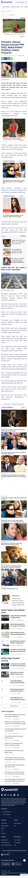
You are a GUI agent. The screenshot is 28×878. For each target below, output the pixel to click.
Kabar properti (6, 6)
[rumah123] (10, 789)
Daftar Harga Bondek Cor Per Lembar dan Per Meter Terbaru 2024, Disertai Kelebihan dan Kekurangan (18, 625)
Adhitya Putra (21, 55)
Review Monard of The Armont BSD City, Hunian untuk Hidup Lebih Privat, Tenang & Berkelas (17, 698)
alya (14, 754)
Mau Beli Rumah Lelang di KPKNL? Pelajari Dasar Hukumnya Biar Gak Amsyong (17, 642)
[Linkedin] (8, 58)
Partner (2, 828)
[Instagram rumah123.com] (8, 795)
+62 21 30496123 (6, 814)
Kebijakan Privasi (4, 840)
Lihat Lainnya (14, 706)
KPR (15, 825)
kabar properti (7, 404)
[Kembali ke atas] (24, 860)
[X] (5, 58)
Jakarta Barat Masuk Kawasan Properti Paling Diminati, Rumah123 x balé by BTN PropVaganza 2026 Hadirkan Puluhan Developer (18, 682)
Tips (22, 6)
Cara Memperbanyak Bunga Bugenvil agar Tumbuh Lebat (15, 765)
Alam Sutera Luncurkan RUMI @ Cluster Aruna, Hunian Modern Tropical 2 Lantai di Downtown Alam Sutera (17, 673)
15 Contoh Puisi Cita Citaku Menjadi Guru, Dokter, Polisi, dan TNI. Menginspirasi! (18, 650)
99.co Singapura (17, 842)
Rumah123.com (5, 399)
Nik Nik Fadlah (16, 733)
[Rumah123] (6, 2)
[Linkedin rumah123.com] (14, 795)
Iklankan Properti (17, 823)
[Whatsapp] (11, 58)
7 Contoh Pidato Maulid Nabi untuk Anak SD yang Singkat (15, 729)
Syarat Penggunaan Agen (6, 845)
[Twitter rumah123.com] (5, 795)
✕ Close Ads (24, 875)
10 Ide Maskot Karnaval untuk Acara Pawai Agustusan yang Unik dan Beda (15, 758)
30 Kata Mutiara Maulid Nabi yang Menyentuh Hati (14, 737)
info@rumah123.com (7, 811)
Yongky (18, 693)
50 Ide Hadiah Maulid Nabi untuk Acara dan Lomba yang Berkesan (15, 715)
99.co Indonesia (17, 840)
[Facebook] (2, 58)
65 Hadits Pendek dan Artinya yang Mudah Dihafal (14, 751)
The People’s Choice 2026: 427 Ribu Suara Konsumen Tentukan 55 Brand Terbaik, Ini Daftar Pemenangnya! (18, 665)
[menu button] (26, 2)
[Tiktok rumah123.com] (18, 795)
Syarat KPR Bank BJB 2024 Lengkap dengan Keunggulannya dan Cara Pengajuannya (18, 616)
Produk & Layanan (5, 825)
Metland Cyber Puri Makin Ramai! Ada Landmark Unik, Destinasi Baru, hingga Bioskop (15, 723)
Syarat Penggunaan (5, 842)
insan (14, 762)
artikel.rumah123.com (7, 391)
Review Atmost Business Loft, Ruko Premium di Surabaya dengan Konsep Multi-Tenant (17, 690)
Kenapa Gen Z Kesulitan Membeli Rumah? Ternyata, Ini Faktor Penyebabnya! (14, 744)
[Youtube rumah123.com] (11, 795)
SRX (15, 845)
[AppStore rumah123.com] (6, 864)
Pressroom (3, 833)
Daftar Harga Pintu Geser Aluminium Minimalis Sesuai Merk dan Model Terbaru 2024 (18, 633)
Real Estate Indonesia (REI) (17, 404)
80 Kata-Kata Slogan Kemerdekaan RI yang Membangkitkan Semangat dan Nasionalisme (15, 780)
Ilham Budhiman (21, 668)
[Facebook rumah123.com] (2, 795)
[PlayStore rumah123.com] (16, 864)
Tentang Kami (4, 823)
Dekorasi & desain (15, 6)
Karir (2, 830)
